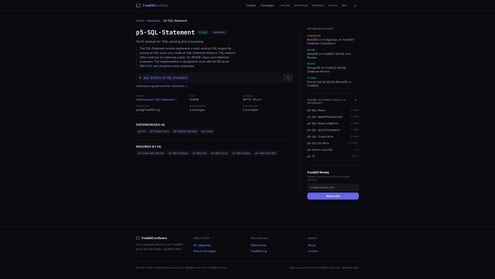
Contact (313, 251)
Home (140, 20)
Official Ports (259, 245)
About (311, 245)
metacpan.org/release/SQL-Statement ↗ (161, 86)
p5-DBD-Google (241, 153)
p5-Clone (207, 131)
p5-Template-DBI (265, 153)
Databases (318, 5)
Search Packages (204, 251)
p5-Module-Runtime (185, 131)
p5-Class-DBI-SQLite (151, 153)
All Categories (202, 245)
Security (285, 5)
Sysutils (333, 5)
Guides (251, 5)
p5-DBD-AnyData (178, 153)
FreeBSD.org (259, 251)
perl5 (141, 131)
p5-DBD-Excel (219, 153)
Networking (301, 5)
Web (344, 5)
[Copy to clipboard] (288, 78)
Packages (267, 5)
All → (355, 101)
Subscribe (333, 196)
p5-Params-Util (159, 131)
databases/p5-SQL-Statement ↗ (156, 99)
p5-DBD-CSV (199, 153)
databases (153, 20)
